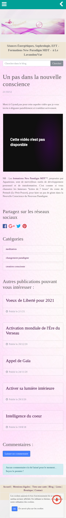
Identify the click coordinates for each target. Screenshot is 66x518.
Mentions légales (21, 486)
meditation (11, 249)
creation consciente (15, 266)
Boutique (29, 490)
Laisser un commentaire (16, 453)
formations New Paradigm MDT (29, 178)
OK (14, 509)
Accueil (7, 486)
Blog (51, 486)
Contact (39, 490)
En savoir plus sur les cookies (31, 509)
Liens (58, 486)
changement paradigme (17, 257)
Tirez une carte (39, 486)
